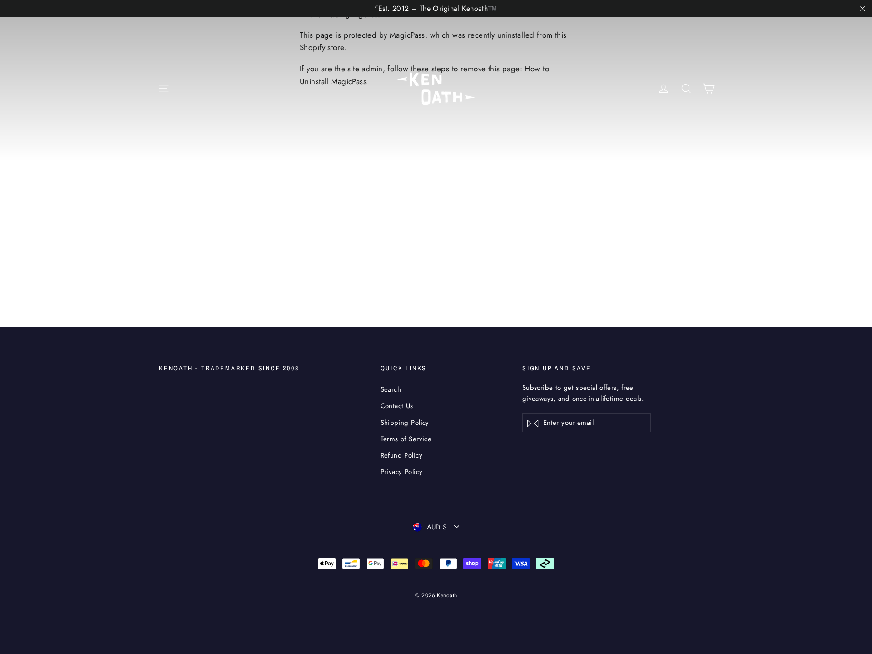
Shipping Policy (405, 423)
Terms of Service (406, 439)
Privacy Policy (402, 472)
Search (391, 389)
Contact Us (397, 406)
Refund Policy (402, 455)
